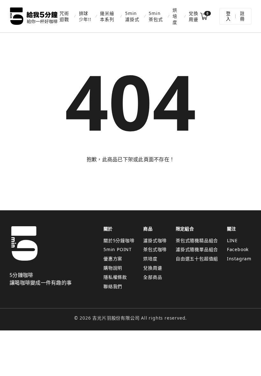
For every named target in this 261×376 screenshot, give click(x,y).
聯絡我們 (112, 286)
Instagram (239, 259)
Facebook (238, 249)
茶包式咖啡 (155, 249)
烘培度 (175, 16)
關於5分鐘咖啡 (119, 240)
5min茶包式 (156, 16)
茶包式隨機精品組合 (197, 240)
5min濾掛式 (132, 16)
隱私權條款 (115, 277)
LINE (232, 240)
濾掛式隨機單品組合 (197, 249)
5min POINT (117, 249)
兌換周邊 (193, 16)
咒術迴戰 (64, 16)
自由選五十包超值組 (197, 259)
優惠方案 (112, 259)
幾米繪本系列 (107, 16)
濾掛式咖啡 (155, 240)
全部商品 (152, 277)
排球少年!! (85, 16)
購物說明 (112, 268)
